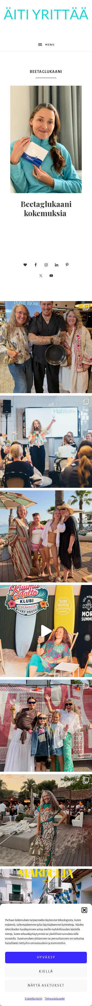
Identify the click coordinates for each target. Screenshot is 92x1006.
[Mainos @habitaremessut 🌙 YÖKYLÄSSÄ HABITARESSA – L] (46, 442)
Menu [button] (50, 44)
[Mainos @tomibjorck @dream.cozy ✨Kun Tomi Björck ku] (46, 347)
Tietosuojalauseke (55, 998)
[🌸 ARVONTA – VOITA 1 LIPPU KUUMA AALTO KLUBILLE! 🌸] (46, 631)
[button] (84, 910)
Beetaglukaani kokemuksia (46, 208)
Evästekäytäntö (33, 998)
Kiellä (46, 971)
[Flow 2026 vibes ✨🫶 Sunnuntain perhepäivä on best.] (46, 726)
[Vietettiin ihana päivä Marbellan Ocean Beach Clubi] (46, 536)
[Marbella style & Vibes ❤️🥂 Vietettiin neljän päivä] (46, 820)
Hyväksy (46, 957)
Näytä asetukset (46, 985)
